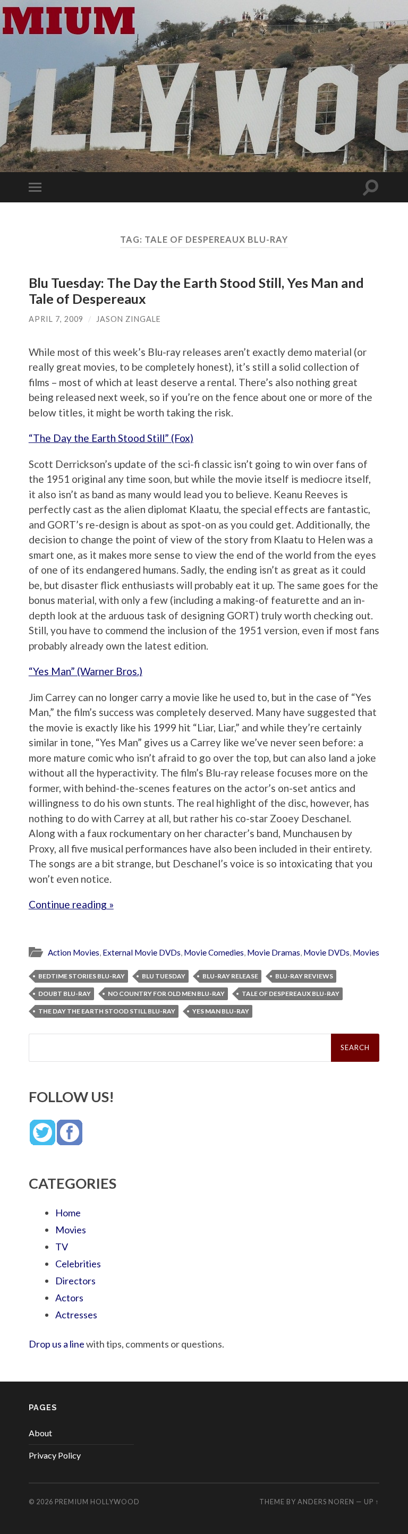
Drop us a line (56, 1344)
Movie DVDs (326, 952)
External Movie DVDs (142, 952)
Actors (69, 1297)
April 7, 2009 (56, 318)
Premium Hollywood (97, 1501)
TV (61, 1246)
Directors (75, 1280)
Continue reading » (71, 904)
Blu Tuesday (163, 976)
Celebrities (78, 1263)
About (40, 1433)
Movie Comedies (214, 952)
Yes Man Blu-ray (220, 1011)
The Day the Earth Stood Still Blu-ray (106, 1011)
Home (68, 1212)
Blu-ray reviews (304, 976)
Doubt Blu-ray (64, 994)
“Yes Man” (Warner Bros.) (85, 671)
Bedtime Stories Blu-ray (81, 976)
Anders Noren (326, 1501)
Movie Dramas (273, 952)
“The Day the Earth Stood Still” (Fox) (111, 438)
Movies (366, 952)
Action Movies (73, 952)
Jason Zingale (128, 318)
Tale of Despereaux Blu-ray (290, 994)
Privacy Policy (55, 1455)
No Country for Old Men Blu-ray (166, 994)
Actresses (76, 1314)
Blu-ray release (230, 976)
